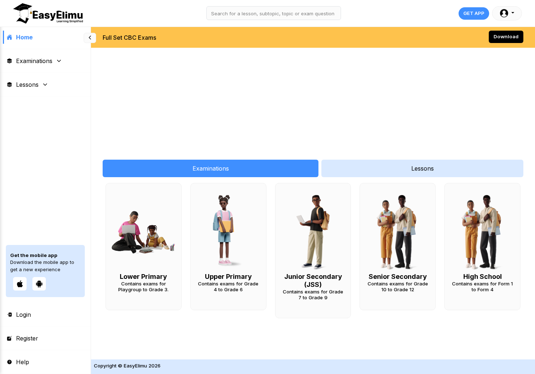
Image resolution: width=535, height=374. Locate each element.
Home (24, 37)
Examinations (34, 61)
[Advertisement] (309, 100)
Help (22, 362)
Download (506, 36)
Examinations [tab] (211, 168)
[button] (507, 13)
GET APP (473, 13)
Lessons (27, 84)
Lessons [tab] (422, 168)
